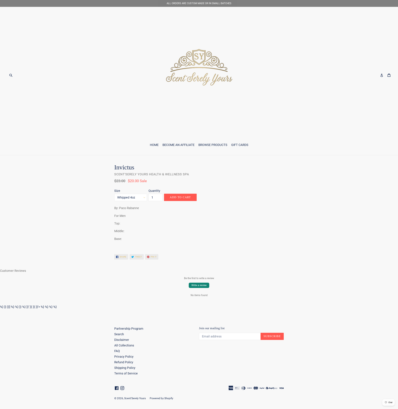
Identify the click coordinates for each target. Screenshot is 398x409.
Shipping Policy (124, 368)
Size (117, 191)
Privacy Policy (123, 356)
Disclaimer (121, 340)
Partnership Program (128, 328)
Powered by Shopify (161, 398)
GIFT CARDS (239, 145)
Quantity (154, 191)
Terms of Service (126, 373)
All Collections (124, 345)
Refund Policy (123, 362)
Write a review (199, 285)
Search (119, 334)
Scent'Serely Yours (135, 398)
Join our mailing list (212, 328)
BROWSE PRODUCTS (212, 145)
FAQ (117, 351)
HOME (154, 145)
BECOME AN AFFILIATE (178, 145)
